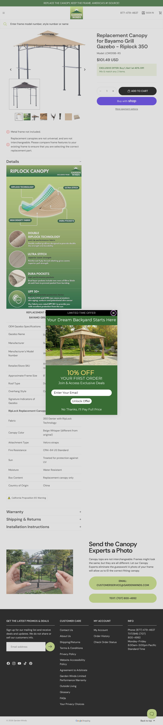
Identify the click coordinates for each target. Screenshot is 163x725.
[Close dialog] (113, 313)
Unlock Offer (81, 401)
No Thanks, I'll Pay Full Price (81, 409)
